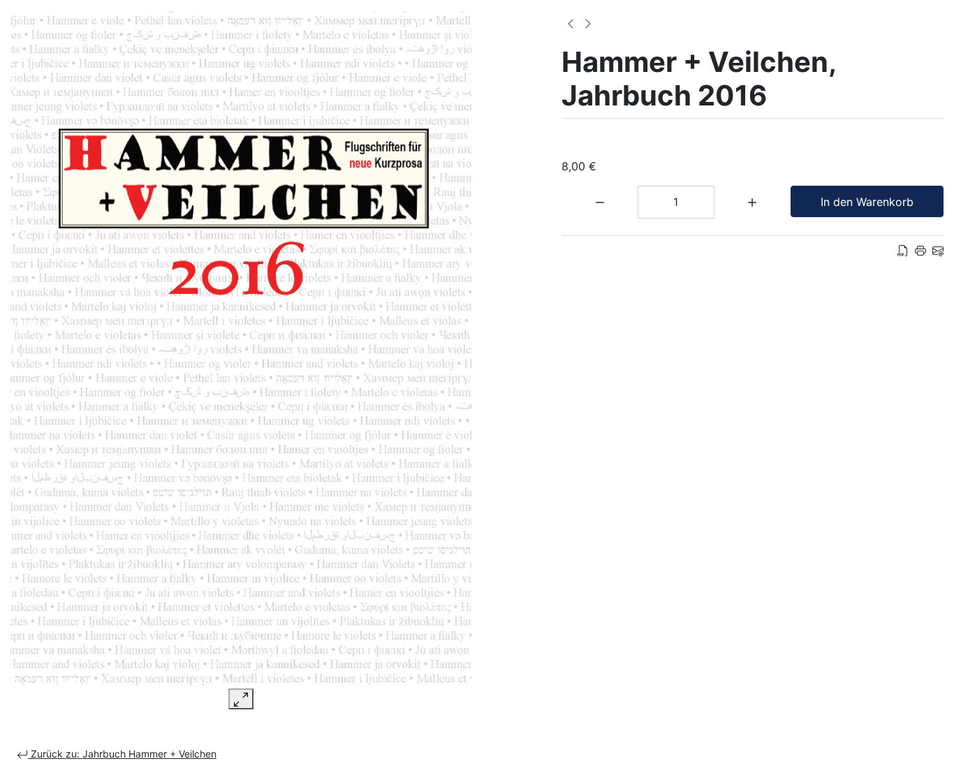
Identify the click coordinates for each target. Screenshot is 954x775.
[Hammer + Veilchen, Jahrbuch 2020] (571, 22)
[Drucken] (920, 250)
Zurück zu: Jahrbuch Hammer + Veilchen (122, 754)
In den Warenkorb (867, 202)
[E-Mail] (938, 250)
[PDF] (903, 250)
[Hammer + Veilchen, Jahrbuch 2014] (588, 22)
